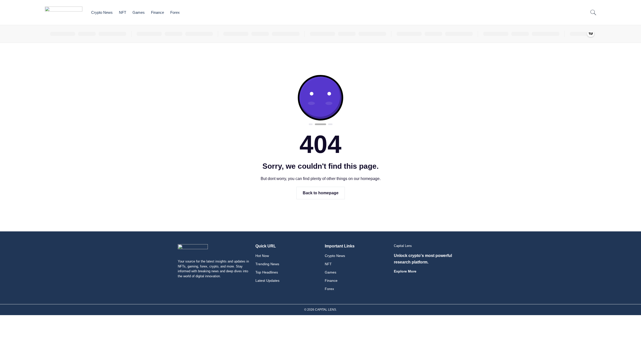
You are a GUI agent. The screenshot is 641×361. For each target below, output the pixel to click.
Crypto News (102, 12)
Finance (157, 12)
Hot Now (262, 256)
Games (138, 12)
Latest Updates (267, 281)
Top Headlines (266, 272)
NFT (122, 12)
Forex (175, 12)
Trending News (267, 264)
